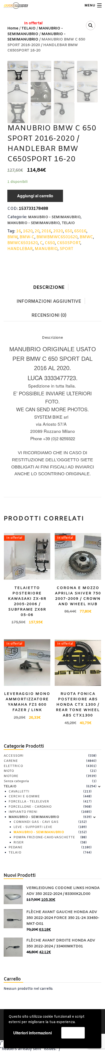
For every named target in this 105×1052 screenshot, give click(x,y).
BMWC (86, 237)
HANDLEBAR (20, 248)
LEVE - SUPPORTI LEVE (32, 827)
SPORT (66, 248)
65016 (80, 231)
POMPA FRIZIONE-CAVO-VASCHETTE (44, 837)
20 (37, 231)
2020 (58, 231)
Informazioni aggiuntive (49, 301)
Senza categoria (16, 781)
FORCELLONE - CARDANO (30, 807)
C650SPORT (68, 243)
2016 (46, 231)
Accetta (73, 1032)
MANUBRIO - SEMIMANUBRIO (54, 217)
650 (68, 231)
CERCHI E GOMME (24, 796)
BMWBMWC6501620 (57, 237)
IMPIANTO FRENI (23, 812)
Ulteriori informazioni (32, 1033)
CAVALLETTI (19, 791)
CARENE (11, 761)
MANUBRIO (46, 248)
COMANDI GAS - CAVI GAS (35, 822)
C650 (50, 243)
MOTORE (11, 776)
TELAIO (68, 223)
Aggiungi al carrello (35, 196)
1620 (28, 231)
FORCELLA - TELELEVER (29, 802)
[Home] (13, 5)
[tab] (52, 286)
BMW (12, 237)
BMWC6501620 (22, 243)
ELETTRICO (13, 766)
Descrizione (48, 287)
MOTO (9, 771)
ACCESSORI (13, 756)
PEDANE (15, 847)
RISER (18, 842)
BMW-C (27, 237)
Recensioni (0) (49, 315)
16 (18, 231)
